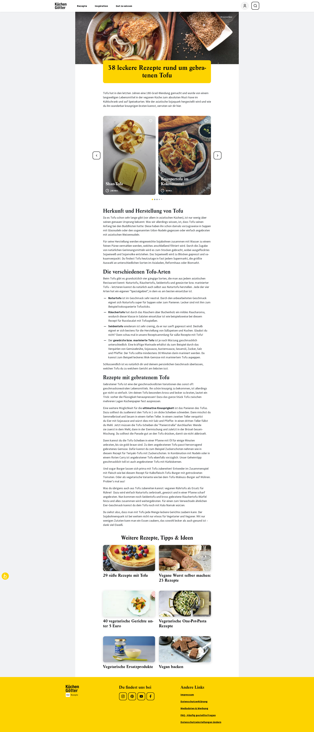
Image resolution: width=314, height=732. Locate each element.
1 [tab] (152, 199)
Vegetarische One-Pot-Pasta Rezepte (182, 623)
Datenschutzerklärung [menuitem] (194, 701)
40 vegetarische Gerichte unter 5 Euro (128, 623)
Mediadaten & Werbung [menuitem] (194, 708)
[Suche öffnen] (255, 6)
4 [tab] (159, 199)
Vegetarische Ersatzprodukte (128, 666)
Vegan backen (171, 666)
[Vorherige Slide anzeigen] (96, 155)
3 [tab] (157, 199)
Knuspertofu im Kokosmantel (174, 181)
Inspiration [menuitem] (101, 6)
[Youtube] (141, 696)
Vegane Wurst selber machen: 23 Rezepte (185, 578)
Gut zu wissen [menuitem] (124, 6)
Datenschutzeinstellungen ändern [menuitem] (201, 722)
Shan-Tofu (114, 184)
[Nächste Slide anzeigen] (217, 155)
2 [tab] (154, 199)
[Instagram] (123, 696)
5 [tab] (161, 199)
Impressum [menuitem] (187, 694)
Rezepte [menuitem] (82, 6)
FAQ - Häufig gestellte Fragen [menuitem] (198, 715)
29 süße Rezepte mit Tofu (125, 575)
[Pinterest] (132, 696)
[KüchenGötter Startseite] (60, 6)
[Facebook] (150, 696)
